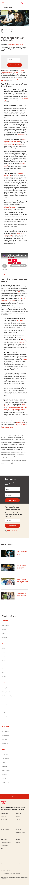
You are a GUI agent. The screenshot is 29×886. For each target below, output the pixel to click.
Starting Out (5, 688)
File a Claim (18, 816)
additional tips (20, 422)
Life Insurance (5, 668)
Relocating (4, 716)
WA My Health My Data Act (6, 867)
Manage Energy (5, 735)
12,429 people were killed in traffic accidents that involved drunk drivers (15, 408)
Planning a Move (6, 708)
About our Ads (4, 860)
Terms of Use (4, 863)
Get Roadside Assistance (21, 819)
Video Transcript (5, 275)
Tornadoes (4, 774)
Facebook (18, 842)
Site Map (19, 863)
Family (3, 633)
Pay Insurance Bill (19, 822)
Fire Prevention (5, 758)
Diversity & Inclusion (5, 845)
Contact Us (3, 816)
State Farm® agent (21, 424)
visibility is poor (21, 134)
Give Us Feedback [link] (5, 829)
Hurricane (4, 766)
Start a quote (12, 500)
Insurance (4, 664)
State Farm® (15, 44)
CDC (5, 107)
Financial (4, 656)
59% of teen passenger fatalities (13, 299)
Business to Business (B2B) (6, 826)
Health (3, 660)
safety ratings (7, 144)
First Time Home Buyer (7, 696)
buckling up (22, 342)
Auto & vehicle (5, 625)
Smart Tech (4, 739)
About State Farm (5, 819)
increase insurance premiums (13, 206)
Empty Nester (5, 720)
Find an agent (12, 525)
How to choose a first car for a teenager (21, 567)
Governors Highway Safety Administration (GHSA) (12, 71)
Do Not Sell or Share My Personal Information (10, 873)
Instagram (18, 848)
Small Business (5, 676)
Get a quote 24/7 (14, 65)
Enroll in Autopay (19, 826)
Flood (3, 762)
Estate (3, 652)
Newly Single (5, 712)
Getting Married (6, 692)
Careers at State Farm (5, 842)
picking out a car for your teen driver (15, 140)
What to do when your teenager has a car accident (22, 581)
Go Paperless (18, 829)
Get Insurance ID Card (20, 832)
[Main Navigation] (3, 2)
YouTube (17, 855)
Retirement (4, 672)
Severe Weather (6, 770)
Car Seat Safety (5, 731)
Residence (4, 637)
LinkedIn (17, 851)
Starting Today (5, 743)
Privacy (11, 860)
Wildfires (4, 778)
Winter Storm (5, 782)
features (19, 144)
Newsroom (3, 822)
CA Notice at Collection (5, 870)
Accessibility (12, 863)
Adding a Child (5, 700)
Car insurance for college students (21, 594)
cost (13, 144)
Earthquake (4, 754)
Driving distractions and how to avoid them (22, 553)
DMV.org (24, 359)
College (3, 648)
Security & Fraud (20, 860)
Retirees (3, 848)
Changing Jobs (5, 704)
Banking (4, 629)
